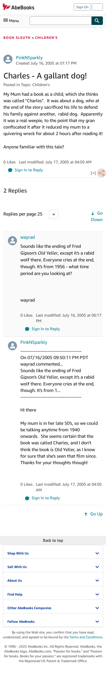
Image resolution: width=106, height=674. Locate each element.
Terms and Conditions (86, 637)
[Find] (97, 20)
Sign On (82, 7)
